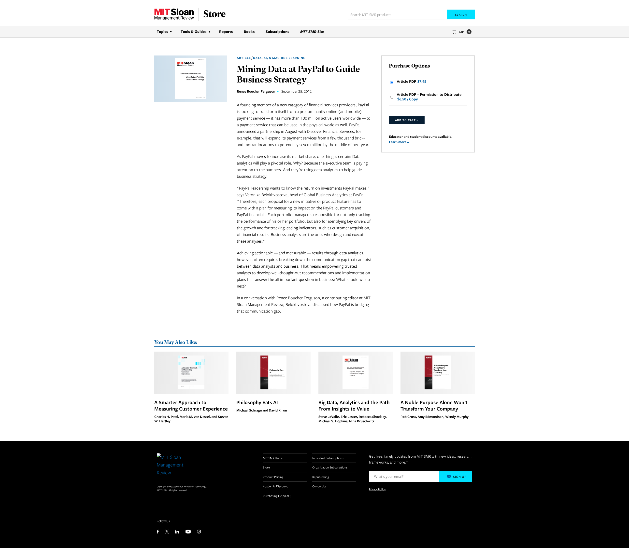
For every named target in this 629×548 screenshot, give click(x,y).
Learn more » (399, 141)
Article (244, 58)
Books (249, 31)
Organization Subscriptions (329, 467)
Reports (226, 31)
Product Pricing (273, 477)
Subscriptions (277, 31)
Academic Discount (275, 486)
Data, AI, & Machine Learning (279, 58)
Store (266, 467)
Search (461, 14)
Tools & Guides (193, 31)
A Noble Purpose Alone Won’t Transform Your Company (434, 405)
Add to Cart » (406, 120)
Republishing (320, 477)
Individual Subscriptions (327, 458)
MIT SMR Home (273, 458)
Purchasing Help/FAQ (276, 496)
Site (312, 31)
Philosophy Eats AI (257, 402)
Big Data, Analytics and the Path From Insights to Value (354, 405)
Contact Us (319, 486)
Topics (162, 31)
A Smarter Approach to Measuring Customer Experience (191, 405)
